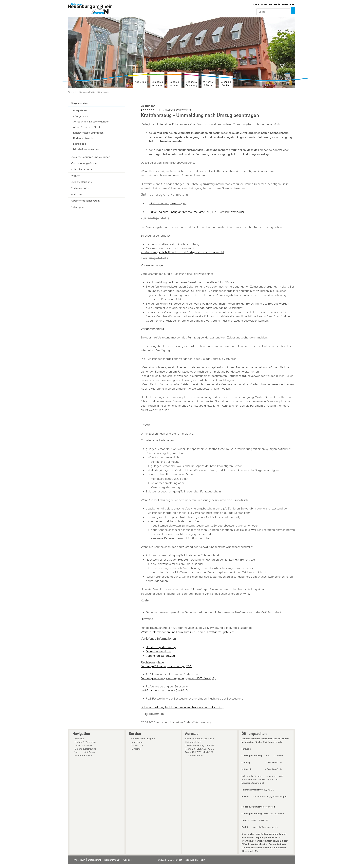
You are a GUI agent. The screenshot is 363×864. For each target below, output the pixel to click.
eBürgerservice (82, 116)
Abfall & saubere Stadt (86, 127)
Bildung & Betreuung (191, 84)
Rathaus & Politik (225, 84)
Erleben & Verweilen (157, 84)
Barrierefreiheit (112, 859)
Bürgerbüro (80, 110)
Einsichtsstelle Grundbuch (88, 132)
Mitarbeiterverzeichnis (86, 149)
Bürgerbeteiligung (81, 182)
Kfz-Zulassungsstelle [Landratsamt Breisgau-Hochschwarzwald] (183, 252)
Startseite (72, 92)
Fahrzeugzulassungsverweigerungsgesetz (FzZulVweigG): (178, 678)
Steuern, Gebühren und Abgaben (90, 157)
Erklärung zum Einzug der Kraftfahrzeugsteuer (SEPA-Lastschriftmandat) (196, 212)
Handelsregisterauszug (161, 647)
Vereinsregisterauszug (160, 655)
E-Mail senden (195, 755)
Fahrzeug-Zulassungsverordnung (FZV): (166, 666)
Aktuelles (140, 82)
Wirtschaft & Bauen (208, 84)
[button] (293, 10)
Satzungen (77, 207)
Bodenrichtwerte (83, 138)
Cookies (127, 859)
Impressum (137, 742)
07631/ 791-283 (259, 820)
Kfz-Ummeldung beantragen (167, 203)
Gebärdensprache (284, 4)
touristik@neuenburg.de (265, 827)
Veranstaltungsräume (84, 163)
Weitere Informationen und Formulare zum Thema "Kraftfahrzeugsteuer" (187, 632)
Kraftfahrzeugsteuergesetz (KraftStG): (165, 690)
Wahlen (75, 175)
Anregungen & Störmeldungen (91, 121)
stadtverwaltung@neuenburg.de (270, 796)
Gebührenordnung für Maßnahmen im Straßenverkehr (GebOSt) (182, 707)
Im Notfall (136, 748)
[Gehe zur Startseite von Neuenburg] (90, 8)
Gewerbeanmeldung (159, 651)
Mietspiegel (79, 143)
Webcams (77, 194)
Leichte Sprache (262, 4)
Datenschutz (137, 745)
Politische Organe (81, 169)
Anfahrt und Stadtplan (143, 738)
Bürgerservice (103, 92)
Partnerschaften (80, 188)
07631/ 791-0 (266, 789)
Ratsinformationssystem (85, 200)
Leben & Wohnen (174, 84)
